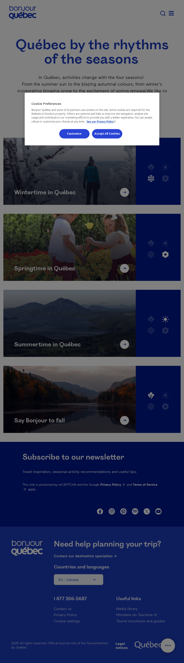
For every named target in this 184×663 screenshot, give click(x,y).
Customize (74, 133)
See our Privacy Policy (102, 121)
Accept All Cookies (107, 133)
